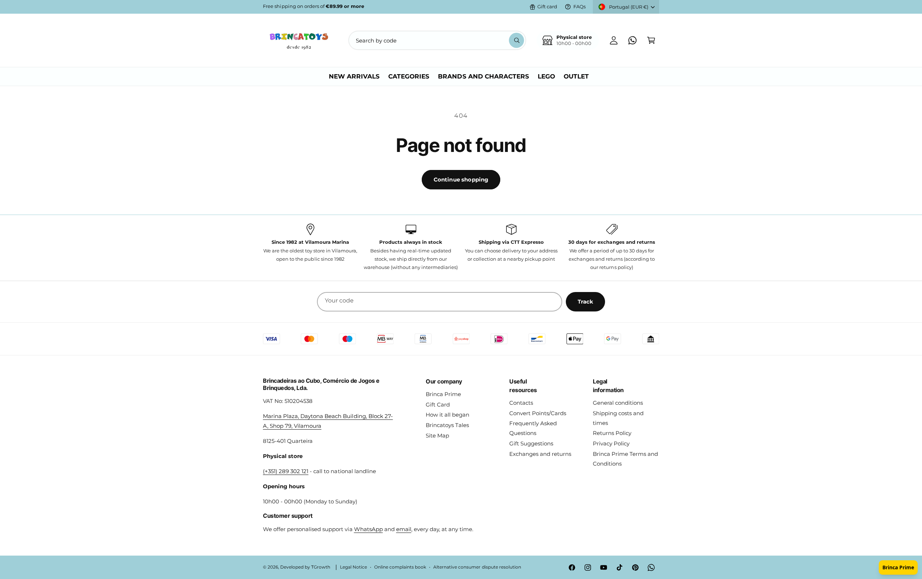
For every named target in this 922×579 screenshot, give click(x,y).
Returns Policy (612, 433)
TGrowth (320, 567)
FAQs (579, 6)
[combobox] (437, 40)
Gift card (547, 6)
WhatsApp (368, 529)
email (403, 529)
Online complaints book (400, 567)
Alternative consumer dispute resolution (477, 567)
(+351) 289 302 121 (285, 471)
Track (585, 301)
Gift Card (438, 404)
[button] (651, 40)
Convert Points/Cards (537, 413)
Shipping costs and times (618, 418)
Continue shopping (461, 179)
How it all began (447, 414)
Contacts (521, 402)
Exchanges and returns (540, 453)
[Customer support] (632, 40)
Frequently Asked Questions (533, 428)
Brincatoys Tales (447, 425)
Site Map (437, 435)
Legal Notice (353, 567)
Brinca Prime (443, 394)
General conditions (618, 402)
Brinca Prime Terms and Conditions (625, 458)
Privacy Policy (611, 443)
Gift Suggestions (531, 443)
